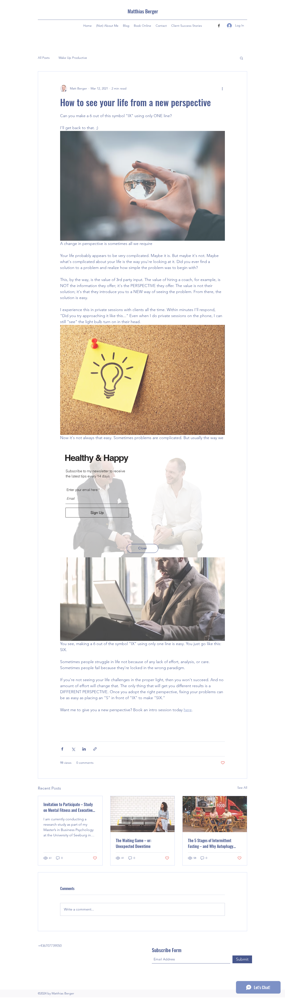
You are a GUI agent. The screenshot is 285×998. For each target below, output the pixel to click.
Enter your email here (82, 489)
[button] (142, 548)
